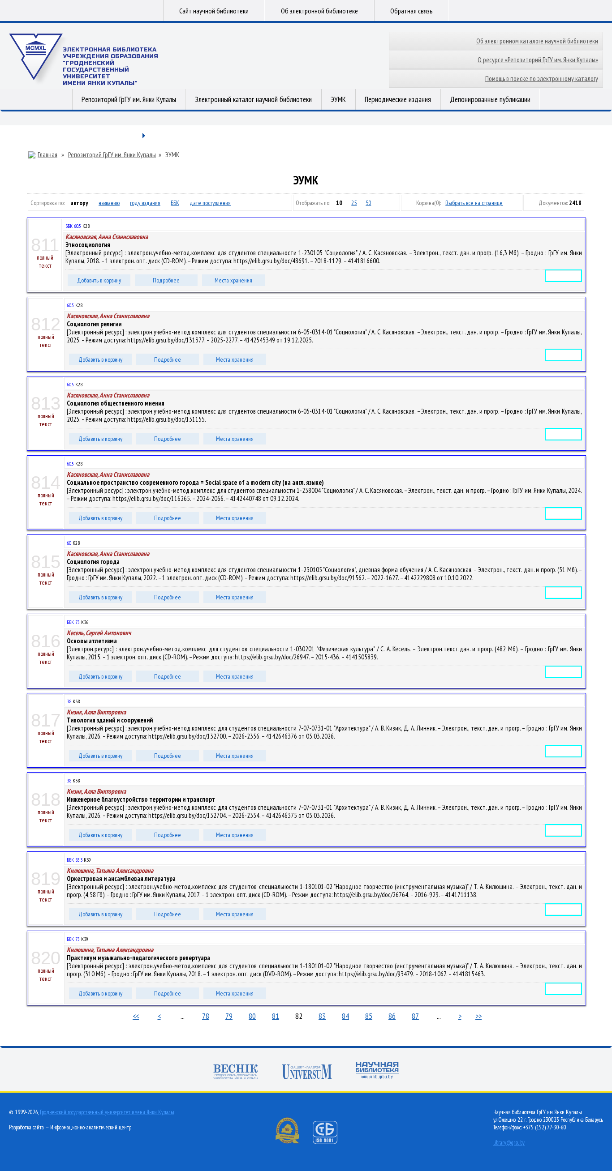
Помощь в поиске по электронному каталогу (541, 78)
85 (368, 1016)
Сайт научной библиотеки (214, 10)
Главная (47, 154)
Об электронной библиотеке (319, 10)
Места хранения (233, 280)
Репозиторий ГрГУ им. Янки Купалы (129, 99)
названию (109, 203)
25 (354, 203)
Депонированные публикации (490, 99)
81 (275, 1016)
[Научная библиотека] (377, 1071)
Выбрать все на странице (474, 203)
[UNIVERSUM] (307, 1072)
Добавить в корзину (99, 280)
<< (136, 1016)
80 (252, 1016)
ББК (175, 203)
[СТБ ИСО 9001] (331, 1142)
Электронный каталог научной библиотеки (253, 99)
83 (322, 1016)
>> (478, 1016)
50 (368, 203)
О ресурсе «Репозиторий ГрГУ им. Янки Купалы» (538, 60)
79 (229, 1016)
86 (392, 1016)
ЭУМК (338, 99)
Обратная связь (411, 10)
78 (205, 1016)
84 (345, 1016)
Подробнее (166, 280)
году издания (145, 203)
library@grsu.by (509, 1142)
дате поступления (210, 203)
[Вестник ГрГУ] (235, 1072)
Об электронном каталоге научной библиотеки (537, 41)
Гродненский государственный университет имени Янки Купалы (107, 1112)
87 (415, 1016)
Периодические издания (398, 99)
